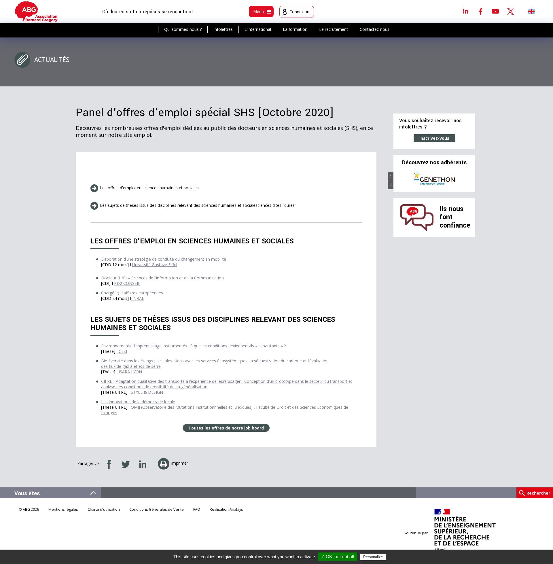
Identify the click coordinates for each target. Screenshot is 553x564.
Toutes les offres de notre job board (226, 428)
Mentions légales (63, 509)
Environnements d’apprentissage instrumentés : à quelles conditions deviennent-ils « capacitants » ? (193, 346)
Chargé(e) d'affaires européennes (132, 293)
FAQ (196, 509)
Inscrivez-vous (434, 138)
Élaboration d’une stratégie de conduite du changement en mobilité (163, 259)
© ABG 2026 (29, 509)
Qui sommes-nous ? (183, 29)
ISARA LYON (130, 371)
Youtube (495, 11)
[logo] (36, 11)
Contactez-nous (374, 29)
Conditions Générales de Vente (156, 509)
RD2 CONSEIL (127, 283)
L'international (258, 29)
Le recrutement (333, 29)
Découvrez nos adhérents (434, 162)
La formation (295, 29)
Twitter (510, 11)
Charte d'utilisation (104, 509)
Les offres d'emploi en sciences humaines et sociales (149, 187)
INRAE (137, 298)
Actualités (51, 60)
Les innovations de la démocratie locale (138, 401)
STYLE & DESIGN (147, 392)
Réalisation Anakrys (226, 509)
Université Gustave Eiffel (154, 264)
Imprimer (179, 463)
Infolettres (223, 29)
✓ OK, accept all (337, 556)
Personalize (373, 557)
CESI (122, 351)
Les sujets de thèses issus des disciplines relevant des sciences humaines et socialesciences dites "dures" (198, 205)
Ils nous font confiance (455, 217)
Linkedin (465, 11)
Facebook (480, 11)
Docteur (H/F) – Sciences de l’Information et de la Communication (162, 278)
